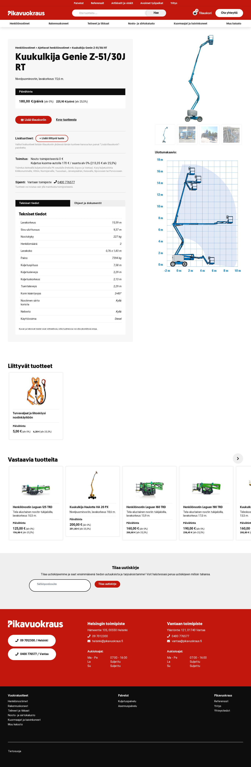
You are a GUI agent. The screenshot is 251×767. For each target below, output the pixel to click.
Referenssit (97, 3)
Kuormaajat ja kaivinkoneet (24, 719)
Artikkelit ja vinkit (122, 3)
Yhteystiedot (222, 710)
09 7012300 (100, 636)
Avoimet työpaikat (151, 3)
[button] (19, 23)
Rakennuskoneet (18, 706)
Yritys (174, 3)
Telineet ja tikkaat (18, 710)
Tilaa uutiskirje (107, 584)
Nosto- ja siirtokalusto (21, 715)
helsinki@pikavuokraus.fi (107, 641)
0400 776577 (66, 182)
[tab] (70, 91)
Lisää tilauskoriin (35, 120)
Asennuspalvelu (127, 706)
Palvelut (79, 3)
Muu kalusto (15, 724)
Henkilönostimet (25, 48)
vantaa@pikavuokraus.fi (187, 641)
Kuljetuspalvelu (127, 701)
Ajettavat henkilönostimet (53, 48)
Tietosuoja (14, 751)
